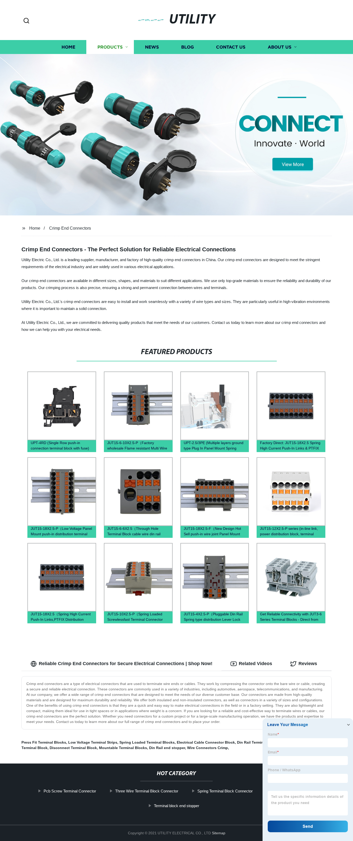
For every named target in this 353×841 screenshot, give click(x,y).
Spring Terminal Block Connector (225, 791)
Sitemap (218, 833)
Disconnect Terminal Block (73, 748)
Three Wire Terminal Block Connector (146, 791)
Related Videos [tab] (255, 663)
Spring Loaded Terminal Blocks (147, 742)
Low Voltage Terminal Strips (92, 742)
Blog (187, 47)
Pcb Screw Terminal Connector (70, 791)
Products (110, 47)
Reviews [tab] (307, 663)
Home (68, 47)
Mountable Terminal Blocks (123, 748)
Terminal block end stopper (176, 806)
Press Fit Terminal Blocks (43, 742)
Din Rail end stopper (167, 748)
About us (279, 47)
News (152, 47)
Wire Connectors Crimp (207, 748)
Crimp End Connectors (70, 228)
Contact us (230, 47)
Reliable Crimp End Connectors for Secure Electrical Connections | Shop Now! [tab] (125, 663)
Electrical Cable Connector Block (206, 742)
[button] (26, 21)
